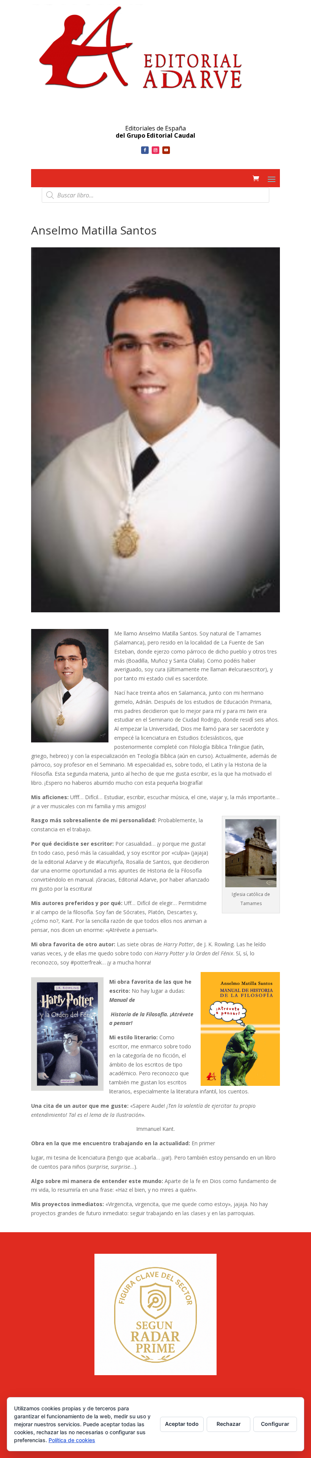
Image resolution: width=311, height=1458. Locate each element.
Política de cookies (72, 1440)
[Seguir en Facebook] (145, 150)
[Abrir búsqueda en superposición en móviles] (155, 195)
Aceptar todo (182, 1424)
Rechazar (229, 1424)
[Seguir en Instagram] (155, 150)
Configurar (275, 1424)
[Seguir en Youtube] (166, 150)
